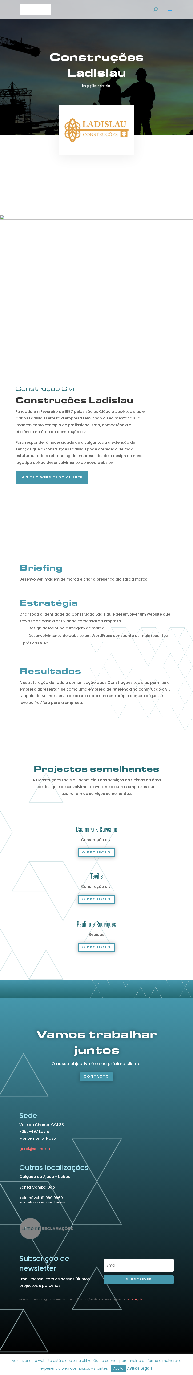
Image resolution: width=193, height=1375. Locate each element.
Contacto (96, 1076)
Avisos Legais (134, 1299)
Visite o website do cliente (52, 477)
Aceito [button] (118, 1368)
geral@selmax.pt (35, 1148)
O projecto (96, 852)
